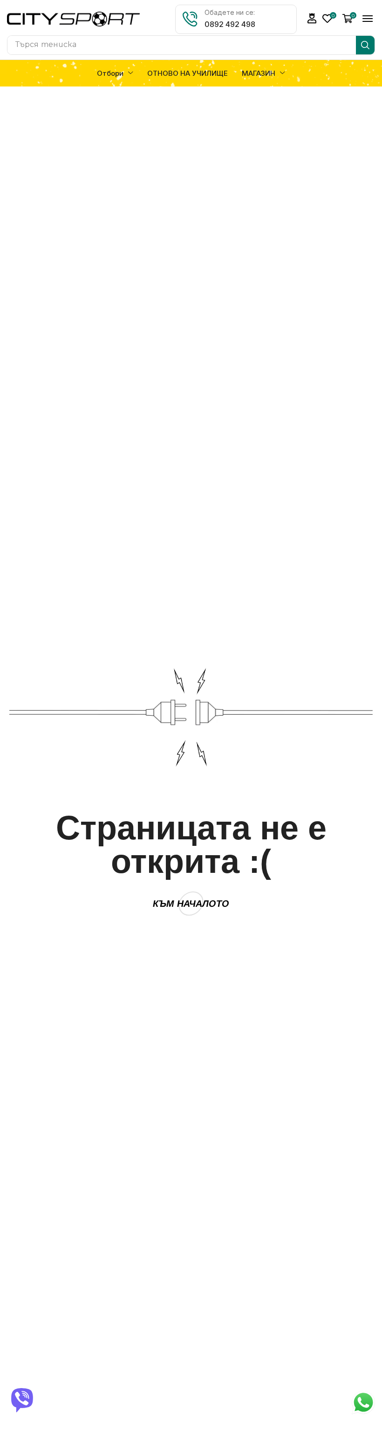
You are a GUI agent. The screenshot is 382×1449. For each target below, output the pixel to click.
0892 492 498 (230, 24)
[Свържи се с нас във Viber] (23, 1400)
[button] (312, 18)
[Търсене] (365, 45)
